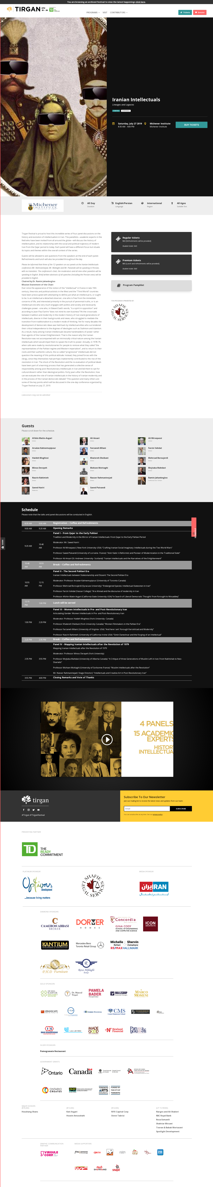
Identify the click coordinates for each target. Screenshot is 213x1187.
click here (140, 2)
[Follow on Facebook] (24, 810)
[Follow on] (43, 810)
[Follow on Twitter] (34, 810)
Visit (105, 12)
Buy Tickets (191, 124)
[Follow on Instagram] (29, 810)
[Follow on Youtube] (38, 810)
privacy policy (157, 814)
